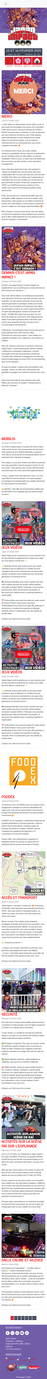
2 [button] (15, 1318)
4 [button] (23, 1318)
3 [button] (19, 1318)
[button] (30, 1318)
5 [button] (26, 1318)
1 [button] (12, 1318)
